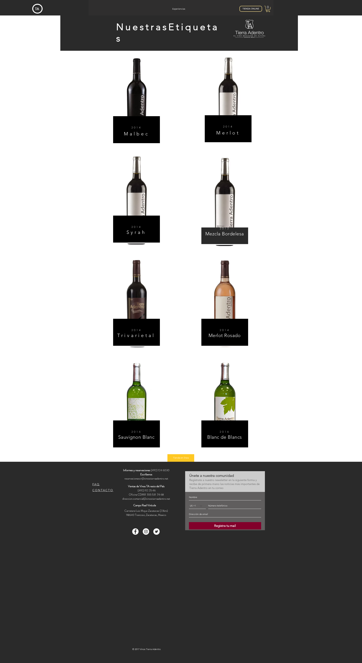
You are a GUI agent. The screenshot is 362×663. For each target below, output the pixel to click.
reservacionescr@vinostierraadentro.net (146, 478)
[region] (136, 101)
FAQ (96, 484)
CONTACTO (102, 490)
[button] (268, 9)
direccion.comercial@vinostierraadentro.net (146, 499)
